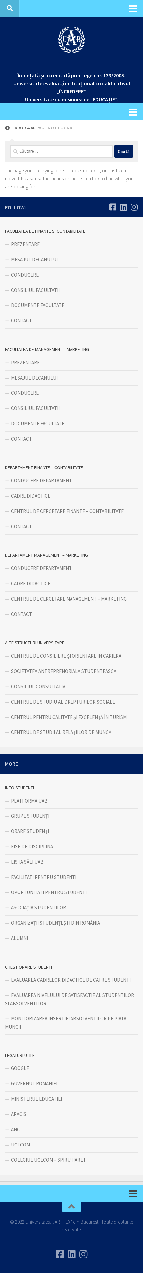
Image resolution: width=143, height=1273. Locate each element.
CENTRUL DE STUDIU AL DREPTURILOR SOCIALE (63, 702)
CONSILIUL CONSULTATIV (38, 686)
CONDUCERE (25, 275)
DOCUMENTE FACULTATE (37, 305)
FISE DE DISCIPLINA (32, 846)
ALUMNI (19, 938)
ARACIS (18, 1114)
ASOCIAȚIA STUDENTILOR (38, 907)
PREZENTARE (25, 244)
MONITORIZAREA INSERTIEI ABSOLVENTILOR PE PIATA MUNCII (65, 1022)
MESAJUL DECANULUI (34, 259)
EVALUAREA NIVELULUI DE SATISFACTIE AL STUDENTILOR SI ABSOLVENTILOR (69, 999)
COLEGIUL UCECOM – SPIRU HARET (48, 1160)
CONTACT (21, 320)
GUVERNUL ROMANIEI (34, 1083)
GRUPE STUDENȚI (30, 816)
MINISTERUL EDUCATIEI (36, 1099)
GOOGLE (20, 1068)
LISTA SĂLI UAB (27, 862)
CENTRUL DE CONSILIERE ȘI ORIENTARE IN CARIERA (66, 656)
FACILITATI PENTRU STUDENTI (43, 877)
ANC (15, 1129)
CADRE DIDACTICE (30, 496)
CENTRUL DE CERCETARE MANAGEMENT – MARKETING (69, 599)
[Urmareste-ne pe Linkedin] (123, 207)
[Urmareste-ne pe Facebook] (113, 207)
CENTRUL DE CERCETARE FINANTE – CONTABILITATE (67, 511)
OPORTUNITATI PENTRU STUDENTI (49, 892)
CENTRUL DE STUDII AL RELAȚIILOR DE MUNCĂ (61, 732)
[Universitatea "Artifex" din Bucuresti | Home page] (71, 40)
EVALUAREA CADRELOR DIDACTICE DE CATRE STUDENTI (71, 980)
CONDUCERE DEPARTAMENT (41, 480)
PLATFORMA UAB (29, 801)
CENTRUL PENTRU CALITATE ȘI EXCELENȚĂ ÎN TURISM (69, 717)
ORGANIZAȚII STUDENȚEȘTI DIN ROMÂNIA (55, 923)
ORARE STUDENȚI (30, 831)
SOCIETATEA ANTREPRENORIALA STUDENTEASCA (63, 671)
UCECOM (20, 1145)
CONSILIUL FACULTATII (35, 290)
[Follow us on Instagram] (134, 207)
